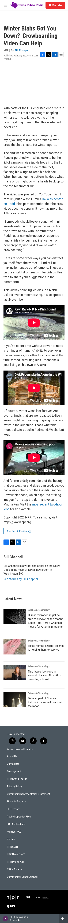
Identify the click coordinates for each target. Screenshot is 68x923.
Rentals (11, 839)
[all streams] (63, 918)
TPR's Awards (14, 869)
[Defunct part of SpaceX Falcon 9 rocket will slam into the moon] (14, 699)
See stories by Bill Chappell (21, 579)
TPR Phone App (15, 862)
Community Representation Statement (28, 794)
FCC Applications (16, 824)
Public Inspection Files (19, 816)
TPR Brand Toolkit (17, 779)
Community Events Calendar (22, 877)
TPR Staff (12, 847)
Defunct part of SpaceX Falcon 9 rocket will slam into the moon (45, 702)
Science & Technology (19, 531)
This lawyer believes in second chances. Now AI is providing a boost (44, 675)
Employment (14, 771)
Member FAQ (14, 831)
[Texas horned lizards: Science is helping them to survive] (14, 646)
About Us (12, 756)
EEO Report (13, 809)
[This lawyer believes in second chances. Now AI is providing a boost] (14, 672)
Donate (57, 5)
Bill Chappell (21, 50)
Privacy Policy (14, 786)
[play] (5, 918)
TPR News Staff (16, 854)
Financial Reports (16, 801)
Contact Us (13, 764)
